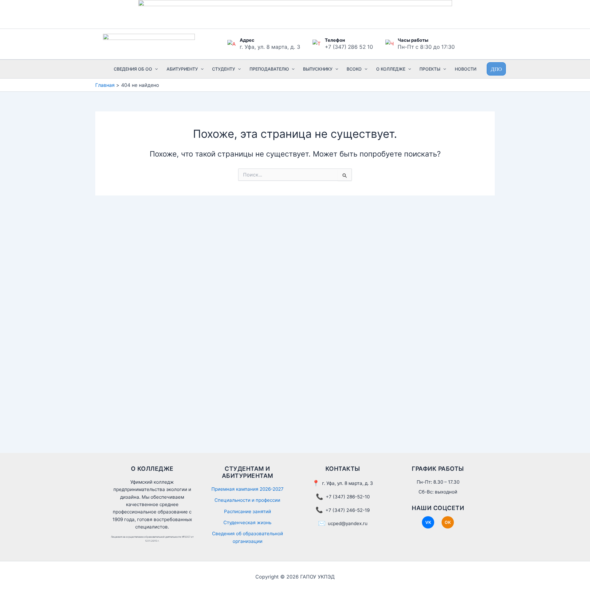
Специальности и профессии (247, 500)
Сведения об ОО (133, 69)
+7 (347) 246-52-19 (347, 510)
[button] (155, 69)
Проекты (429, 69)
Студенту (223, 69)
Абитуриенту (182, 69)
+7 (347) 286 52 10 (349, 47)
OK (448, 522)
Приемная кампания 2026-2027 (247, 489)
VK (428, 522)
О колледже (390, 69)
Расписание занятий (247, 511)
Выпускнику (317, 69)
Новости (465, 69)
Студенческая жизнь (247, 522)
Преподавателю (269, 69)
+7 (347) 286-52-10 (348, 497)
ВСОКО (354, 69)
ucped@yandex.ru (348, 523)
